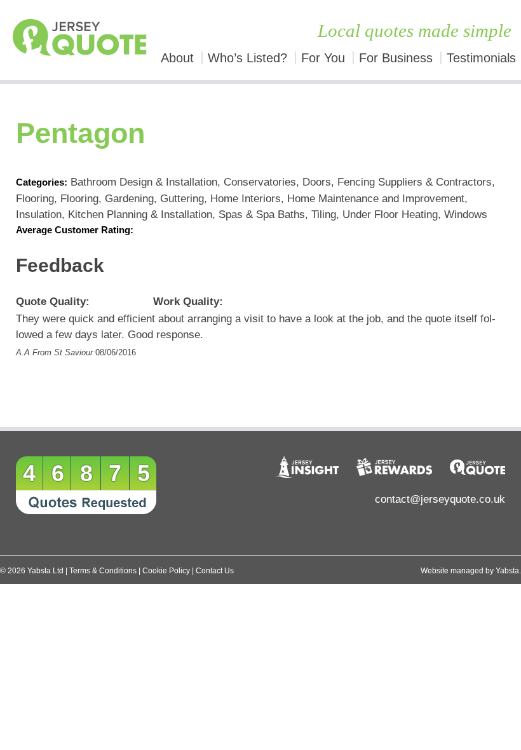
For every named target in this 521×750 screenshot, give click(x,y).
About (177, 57)
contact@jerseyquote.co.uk (440, 499)
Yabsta (507, 570)
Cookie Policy (166, 570)
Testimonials (481, 57)
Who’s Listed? (247, 57)
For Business (396, 57)
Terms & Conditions (103, 570)
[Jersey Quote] (65, 40)
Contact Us (215, 570)
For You (323, 57)
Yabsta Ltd (45, 570)
